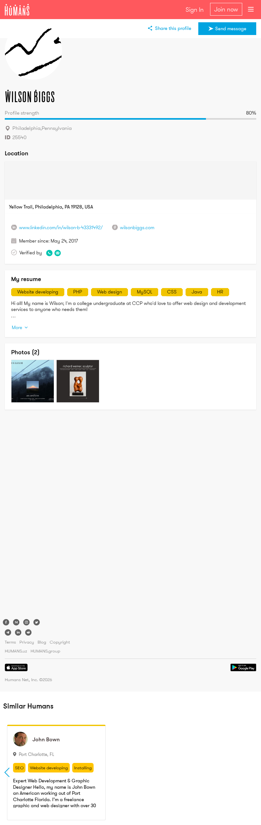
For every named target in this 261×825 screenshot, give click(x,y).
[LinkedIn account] (18, 632)
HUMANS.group (45, 651)
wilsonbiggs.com (137, 227)
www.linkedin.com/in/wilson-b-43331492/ (60, 227)
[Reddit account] (28, 632)
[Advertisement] (30, 515)
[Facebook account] (6, 622)
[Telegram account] (8, 632)
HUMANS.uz (16, 651)
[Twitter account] (36, 622)
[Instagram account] (26, 622)
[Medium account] (16, 622)
